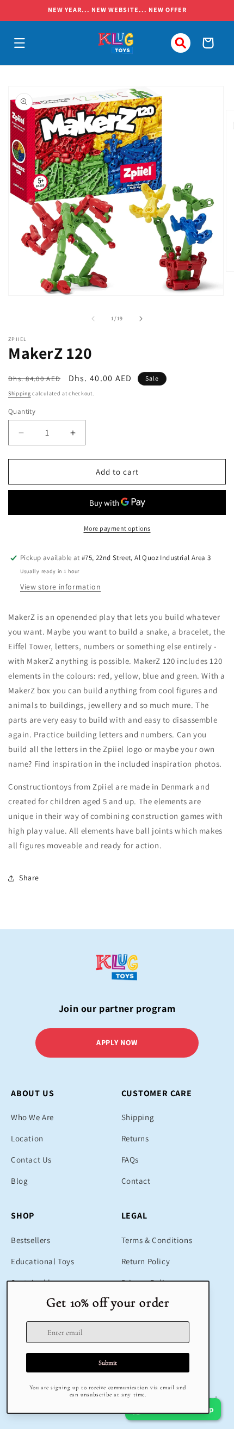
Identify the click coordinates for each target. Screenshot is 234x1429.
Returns (135, 1138)
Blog (19, 1181)
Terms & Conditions (157, 1240)
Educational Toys (43, 1261)
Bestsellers (31, 1240)
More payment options (117, 528)
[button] (19, 43)
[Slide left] (93, 319)
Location (27, 1138)
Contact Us (31, 1159)
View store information (60, 587)
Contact (136, 1181)
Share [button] (29, 878)
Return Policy (145, 1261)
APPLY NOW (117, 1042)
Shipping (19, 393)
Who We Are (32, 1117)
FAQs (130, 1159)
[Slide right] (141, 319)
